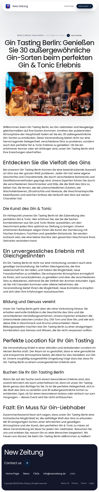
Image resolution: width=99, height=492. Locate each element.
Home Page (12, 473)
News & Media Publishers (30, 35)
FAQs (36, 473)
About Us (65, 483)
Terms (83, 483)
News (26, 473)
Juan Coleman (76, 35)
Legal (91, 483)
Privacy (75, 483)
